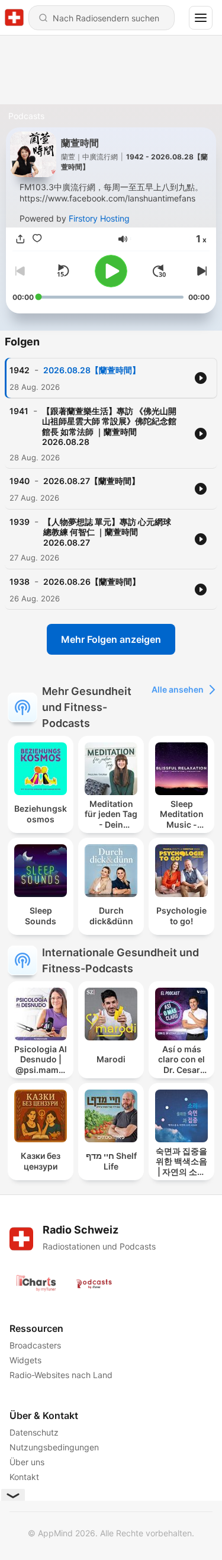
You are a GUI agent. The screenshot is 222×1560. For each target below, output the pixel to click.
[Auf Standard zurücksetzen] (62, 270)
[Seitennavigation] (201, 18)
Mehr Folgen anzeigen (111, 639)
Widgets (25, 1360)
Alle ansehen (178, 689)
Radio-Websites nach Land (60, 1375)
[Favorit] (37, 239)
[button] (122, 239)
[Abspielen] (111, 271)
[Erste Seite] (159, 270)
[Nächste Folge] (200, 270)
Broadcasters (35, 1345)
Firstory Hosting (99, 218)
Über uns (26, 1462)
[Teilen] (21, 239)
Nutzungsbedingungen (54, 1447)
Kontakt (24, 1477)
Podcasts (26, 116)
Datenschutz (34, 1432)
